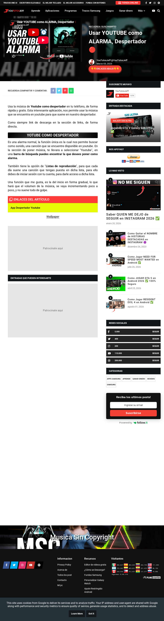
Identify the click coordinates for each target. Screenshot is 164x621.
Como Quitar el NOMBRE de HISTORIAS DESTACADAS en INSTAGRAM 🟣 (142, 238)
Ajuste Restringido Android (93, 590)
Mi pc (60, 585)
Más (140, 10)
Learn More (77, 613)
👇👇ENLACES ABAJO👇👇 (105, 68)
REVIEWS (151, 379)
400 (116, 339)
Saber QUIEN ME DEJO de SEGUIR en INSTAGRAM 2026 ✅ (133, 216)
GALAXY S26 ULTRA (122, 120)
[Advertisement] (53, 248)
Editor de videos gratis (95, 564)
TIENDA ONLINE (130, 2)
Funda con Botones (95, 3)
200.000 (118, 360)
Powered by (125, 422)
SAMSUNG (111, 385)
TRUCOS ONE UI (10, 3)
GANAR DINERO (139, 379)
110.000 (118, 353)
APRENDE (126, 379)
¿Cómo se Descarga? (94, 570)
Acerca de (62, 570)
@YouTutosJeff (119, 60)
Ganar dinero (126, 10)
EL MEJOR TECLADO (52, 3)
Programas (71, 10)
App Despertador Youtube (25, 207)
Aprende (35, 10)
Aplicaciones (52, 10)
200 (116, 346)
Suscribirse (133, 413)
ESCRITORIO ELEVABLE (30, 3)
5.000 (117, 332)
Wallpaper (52, 216)
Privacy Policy (64, 564)
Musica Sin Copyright (82, 537)
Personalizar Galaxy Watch (94, 582)
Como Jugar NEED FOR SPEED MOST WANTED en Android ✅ (143, 259)
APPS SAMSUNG (113, 379)
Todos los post (64, 575)
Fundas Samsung (93, 575)
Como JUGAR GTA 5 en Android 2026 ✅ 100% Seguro (142, 281)
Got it (91, 613)
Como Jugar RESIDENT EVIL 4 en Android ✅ (142, 301)
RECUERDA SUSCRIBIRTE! (102, 26)
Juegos (110, 10)
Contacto (62, 580)
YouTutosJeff (104, 60)
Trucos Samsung (91, 10)
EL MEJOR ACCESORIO (73, 3)
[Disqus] (53, 381)
